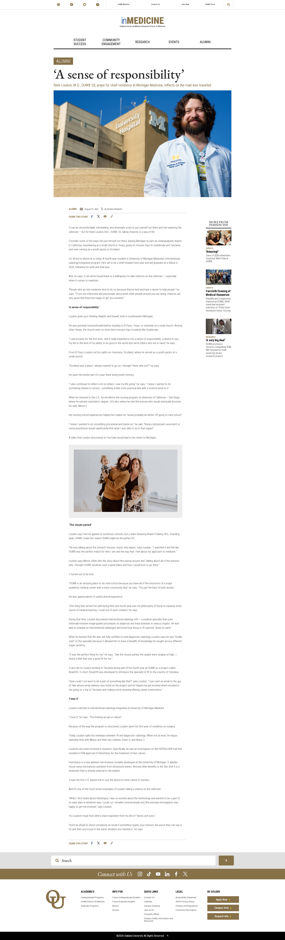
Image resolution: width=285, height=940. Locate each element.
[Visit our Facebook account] (176, 873)
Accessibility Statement (186, 897)
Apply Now (221, 899)
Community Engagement (111, 42)
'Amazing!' (212, 251)
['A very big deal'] (218, 326)
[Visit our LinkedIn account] (167, 873)
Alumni (205, 42)
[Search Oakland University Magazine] (228, 4)
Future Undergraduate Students (126, 897)
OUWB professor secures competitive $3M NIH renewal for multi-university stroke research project (218, 350)
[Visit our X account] (185, 873)
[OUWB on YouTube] (84, 4)
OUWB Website (123, 4)
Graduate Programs (90, 906)
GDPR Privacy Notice (185, 901)
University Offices (151, 914)
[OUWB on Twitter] (97, 4)
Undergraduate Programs (92, 897)
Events (174, 42)
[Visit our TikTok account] (149, 873)
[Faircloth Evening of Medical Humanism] (218, 277)
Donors (115, 910)
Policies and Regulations (187, 906)
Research (142, 42)
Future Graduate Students (123, 901)
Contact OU (149, 897)
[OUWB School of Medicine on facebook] (71, 4)
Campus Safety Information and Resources (158, 919)
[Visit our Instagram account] (140, 873)
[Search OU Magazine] (226, 860)
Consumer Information (186, 910)
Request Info (221, 916)
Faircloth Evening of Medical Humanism (218, 293)
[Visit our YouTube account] (158, 873)
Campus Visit (221, 907)
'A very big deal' (215, 340)
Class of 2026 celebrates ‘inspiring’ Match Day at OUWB (218, 258)
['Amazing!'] (218, 237)
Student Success (79, 42)
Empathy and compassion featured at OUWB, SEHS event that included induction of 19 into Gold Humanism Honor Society (218, 304)
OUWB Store (210, 4)
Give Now (185, 4)
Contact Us (155, 4)
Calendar (148, 901)
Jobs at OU (149, 910)
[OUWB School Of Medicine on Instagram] (58, 4)
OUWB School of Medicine (92, 901)
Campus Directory (152, 906)
